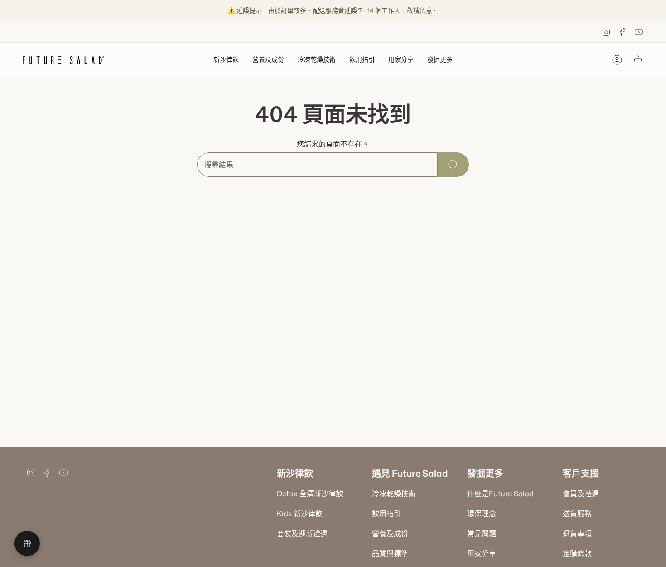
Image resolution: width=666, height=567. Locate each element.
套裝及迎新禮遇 (302, 533)
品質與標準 (390, 553)
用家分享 (481, 553)
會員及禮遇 (581, 494)
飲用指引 (386, 513)
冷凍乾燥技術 (393, 494)
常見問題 (481, 533)
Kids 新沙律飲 (300, 513)
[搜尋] (453, 164)
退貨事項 (577, 533)
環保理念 (481, 513)
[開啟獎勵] (27, 543)
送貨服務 (577, 513)
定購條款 (577, 553)
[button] (226, 60)
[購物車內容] (637, 60)
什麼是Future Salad (500, 494)
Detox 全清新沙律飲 (310, 494)
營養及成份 (390, 533)
